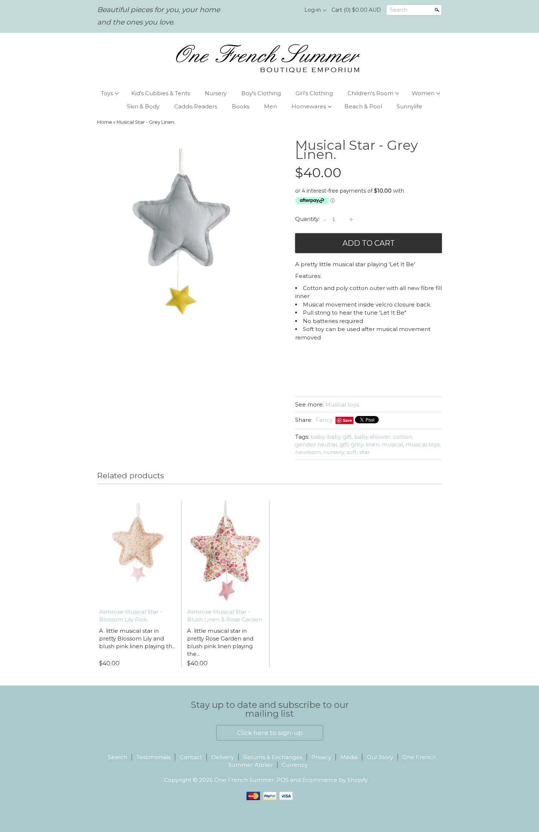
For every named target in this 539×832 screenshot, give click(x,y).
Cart (356, 10)
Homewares (309, 106)
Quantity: (307, 218)
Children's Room (370, 93)
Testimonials (153, 757)
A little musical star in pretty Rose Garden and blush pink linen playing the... (220, 642)
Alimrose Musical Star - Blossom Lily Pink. (130, 615)
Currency (295, 764)
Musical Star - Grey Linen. (146, 122)
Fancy (324, 419)
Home (104, 122)
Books (240, 106)
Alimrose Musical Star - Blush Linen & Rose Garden (224, 615)
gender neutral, (316, 444)
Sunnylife (409, 106)
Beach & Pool (363, 106)
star (364, 452)
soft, (352, 452)
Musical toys (342, 404)
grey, (357, 444)
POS (282, 779)
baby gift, (340, 436)
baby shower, (373, 436)
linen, (373, 444)
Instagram (290, 10)
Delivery (222, 757)
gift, (344, 444)
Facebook (277, 10)
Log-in (312, 10)
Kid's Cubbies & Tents (160, 93)
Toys (107, 93)
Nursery (216, 93)
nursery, (334, 452)
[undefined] (181, 231)
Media (349, 757)
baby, (318, 436)
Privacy (321, 757)
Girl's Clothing (314, 93)
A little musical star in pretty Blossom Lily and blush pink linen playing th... (137, 638)
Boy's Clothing (261, 93)
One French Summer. (245, 779)
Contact (191, 757)
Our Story (380, 757)
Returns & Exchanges (272, 757)
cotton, (403, 436)
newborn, (308, 452)
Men (270, 106)
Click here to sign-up (269, 732)
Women (423, 93)
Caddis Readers (195, 106)
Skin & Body (143, 106)
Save (347, 420)
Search (398, 10)
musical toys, (423, 444)
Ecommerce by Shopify (335, 779)
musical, (393, 444)
